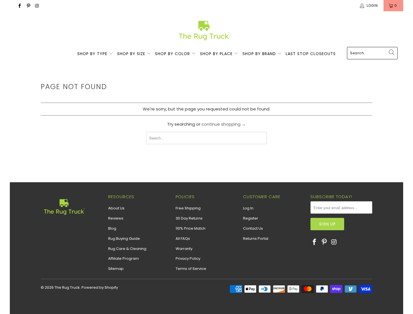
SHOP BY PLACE (217, 54)
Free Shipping (188, 208)
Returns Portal (255, 238)
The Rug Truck (67, 287)
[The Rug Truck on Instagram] (37, 5)
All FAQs (183, 238)
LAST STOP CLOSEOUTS (311, 54)
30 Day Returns (189, 218)
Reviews (115, 218)
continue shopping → (223, 124)
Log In (248, 208)
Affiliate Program (123, 258)
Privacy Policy (188, 258)
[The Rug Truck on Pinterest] (28, 5)
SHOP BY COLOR (173, 54)
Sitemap (116, 268)
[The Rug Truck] (204, 30)
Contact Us (253, 228)
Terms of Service (191, 268)
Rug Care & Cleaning (127, 248)
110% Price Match (190, 228)
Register (250, 218)
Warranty (184, 248)
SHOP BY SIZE (132, 54)
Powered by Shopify (99, 287)
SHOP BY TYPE (93, 54)
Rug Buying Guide (124, 238)
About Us (116, 208)
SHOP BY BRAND (259, 54)
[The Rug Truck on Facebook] (19, 5)
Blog (112, 228)
